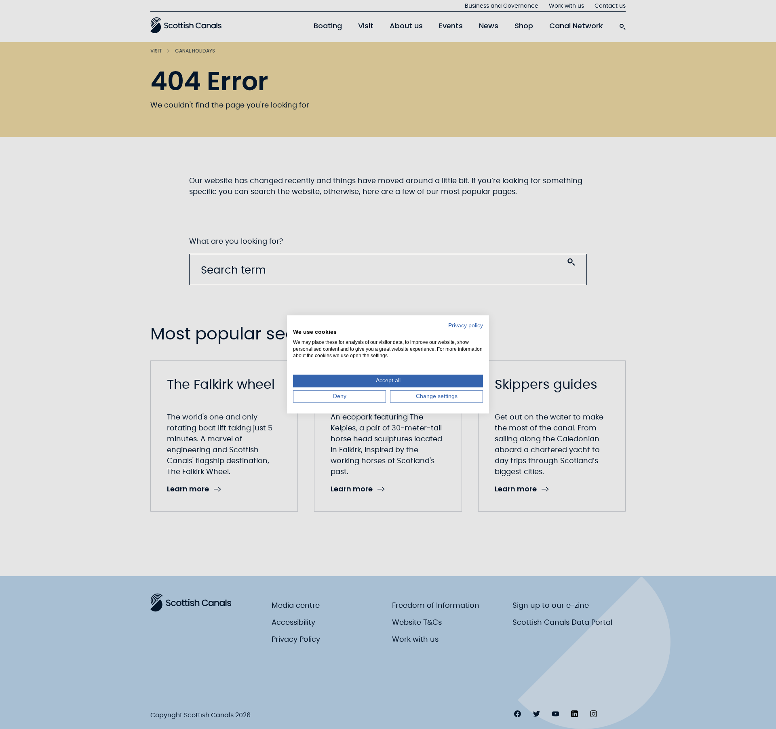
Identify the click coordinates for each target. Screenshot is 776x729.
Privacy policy (465, 325)
